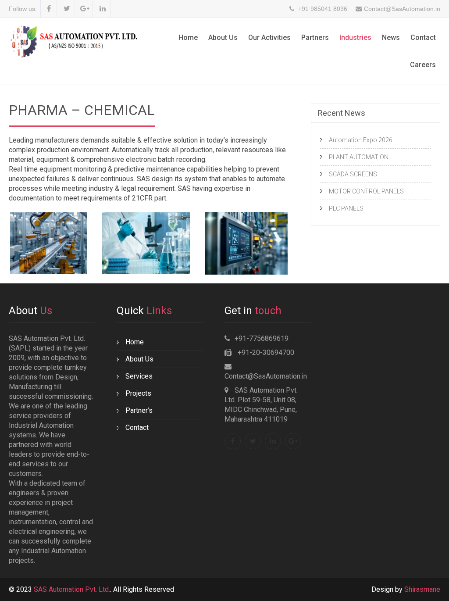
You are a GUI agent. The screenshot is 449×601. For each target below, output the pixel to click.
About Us (223, 37)
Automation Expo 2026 (360, 139)
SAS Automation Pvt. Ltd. (72, 589)
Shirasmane (422, 589)
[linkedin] (103, 9)
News (391, 37)
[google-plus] (85, 9)
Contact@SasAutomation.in (265, 376)
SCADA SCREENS (353, 174)
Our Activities (269, 37)
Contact (423, 37)
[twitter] (67, 9)
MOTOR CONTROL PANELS (366, 191)
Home (188, 37)
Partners (315, 37)
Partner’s (139, 410)
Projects (138, 393)
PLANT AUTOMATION (358, 157)
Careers (423, 65)
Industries (355, 37)
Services (139, 376)
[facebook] (49, 9)
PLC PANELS (346, 208)
